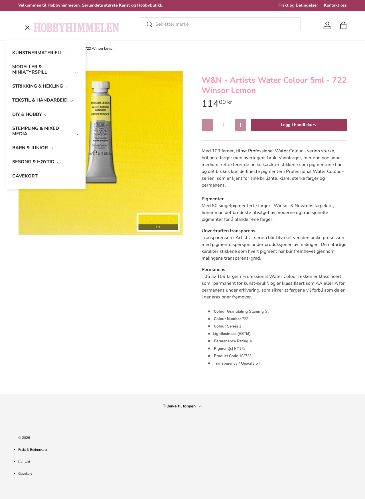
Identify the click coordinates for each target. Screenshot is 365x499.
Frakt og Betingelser (298, 5)
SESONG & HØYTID (33, 162)
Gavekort (25, 473)
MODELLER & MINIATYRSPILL (29, 69)
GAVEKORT (25, 176)
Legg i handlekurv (299, 125)
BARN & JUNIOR (30, 148)
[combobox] (220, 24)
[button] (343, 25)
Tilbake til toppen (180, 406)
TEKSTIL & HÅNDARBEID (40, 100)
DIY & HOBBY (27, 114)
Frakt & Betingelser (32, 449)
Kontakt (24, 461)
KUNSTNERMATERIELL (37, 53)
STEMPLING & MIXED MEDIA (35, 131)
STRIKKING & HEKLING (37, 86)
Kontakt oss (335, 5)
